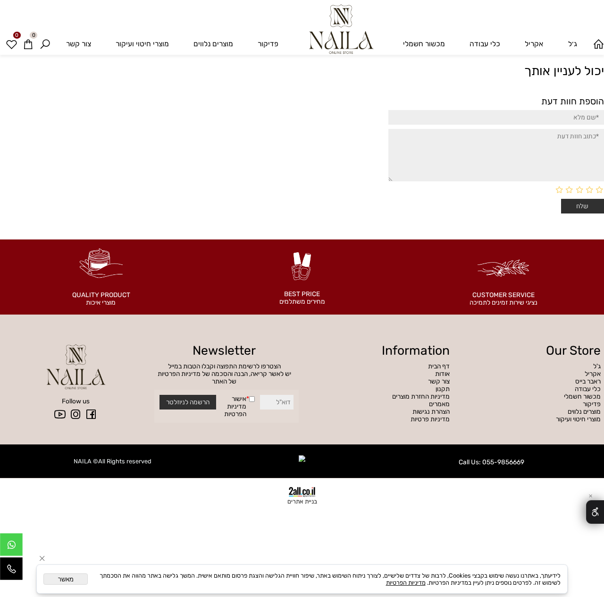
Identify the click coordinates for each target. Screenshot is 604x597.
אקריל (534, 43)
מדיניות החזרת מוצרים (421, 396)
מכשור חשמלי (424, 43)
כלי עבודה (485, 43)
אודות (442, 373)
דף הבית (439, 366)
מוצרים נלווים (213, 43)
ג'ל (596, 366)
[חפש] (45, 44)
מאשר (66, 579)
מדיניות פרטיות (430, 419)
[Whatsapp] (11, 547)
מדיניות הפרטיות (235, 410)
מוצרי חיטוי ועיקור (142, 43)
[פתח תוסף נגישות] (595, 512)
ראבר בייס (588, 381)
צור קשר (78, 43)
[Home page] (598, 44)
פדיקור (268, 43)
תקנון (443, 388)
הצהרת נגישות (431, 411)
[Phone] (11, 571)
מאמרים (439, 404)
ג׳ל (572, 43)
